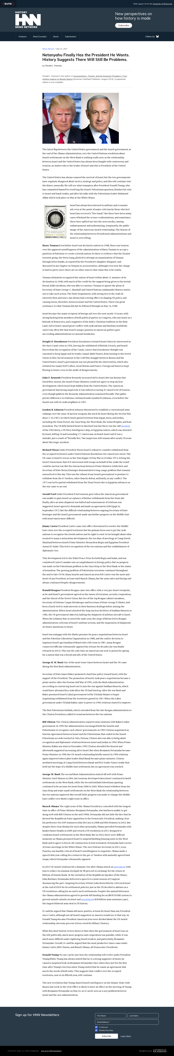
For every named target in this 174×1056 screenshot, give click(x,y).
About (56, 36)
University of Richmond (162, 4)
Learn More (126, 1036)
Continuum (103, 1027)
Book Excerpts (39, 36)
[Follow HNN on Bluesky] (157, 36)
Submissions (70, 36)
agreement (119, 866)
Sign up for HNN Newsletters (51, 1051)
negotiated (87, 899)
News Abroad (48, 49)
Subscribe (123, 25)
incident (125, 425)
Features (23, 36)
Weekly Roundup (106, 1030)
